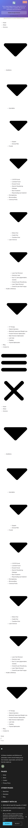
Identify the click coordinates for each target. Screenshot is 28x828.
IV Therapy (12, 327)
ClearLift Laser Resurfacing (19, 282)
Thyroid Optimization (14, 342)
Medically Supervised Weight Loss (18, 331)
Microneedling (13, 197)
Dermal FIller (15, 143)
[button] (14, 377)
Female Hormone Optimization (17, 333)
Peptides (11, 340)
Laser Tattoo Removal (18, 284)
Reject (17, 823)
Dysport (14, 141)
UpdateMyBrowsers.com (14, 15)
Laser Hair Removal (17, 273)
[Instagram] (2, 766)
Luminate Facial (16, 181)
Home (4, 22)
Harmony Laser (16, 275)
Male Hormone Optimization (16, 335)
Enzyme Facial (16, 184)
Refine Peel (15, 233)
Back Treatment (16, 190)
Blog (4, 344)
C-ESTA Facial (16, 179)
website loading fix (11, 819)
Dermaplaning (13, 195)
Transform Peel (16, 237)
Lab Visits (11, 338)
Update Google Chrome (14, 12)
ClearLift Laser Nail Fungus (19, 286)
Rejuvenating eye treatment (19, 193)
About (4, 25)
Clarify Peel (15, 235)
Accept (7, 823)
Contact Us (6, 347)
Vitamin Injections (13, 329)
